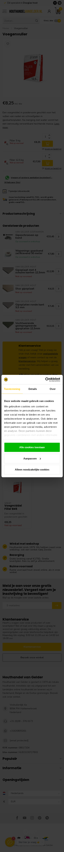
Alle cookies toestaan (32, 447)
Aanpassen (30, 458)
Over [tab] (52, 388)
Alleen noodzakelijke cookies (32, 469)
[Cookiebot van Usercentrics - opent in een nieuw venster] (45, 379)
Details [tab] (33, 388)
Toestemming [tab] (12, 388)
